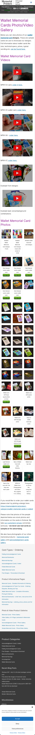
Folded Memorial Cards (8, 566)
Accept (17, 719)
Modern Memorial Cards (9, 694)
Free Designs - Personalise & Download (13, 573)
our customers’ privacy (13, 523)
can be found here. (18, 49)
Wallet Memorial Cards (8, 570)
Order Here (6, 275)
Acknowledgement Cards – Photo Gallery (13, 622)
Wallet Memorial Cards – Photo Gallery (13, 625)
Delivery (4, 704)
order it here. (17, 85)
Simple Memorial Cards (8, 691)
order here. (21, 110)
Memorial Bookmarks (8, 557)
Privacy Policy (13, 732)
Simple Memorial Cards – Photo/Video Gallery (15, 628)
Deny (17, 724)
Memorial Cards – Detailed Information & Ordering (16, 583)
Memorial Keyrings (7, 560)
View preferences (17, 728)
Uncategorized (6, 659)
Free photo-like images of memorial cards (14, 677)
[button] (32, 707)
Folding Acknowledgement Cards (11, 554)
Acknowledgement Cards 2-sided (11, 563)
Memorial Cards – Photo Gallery (11, 614)
